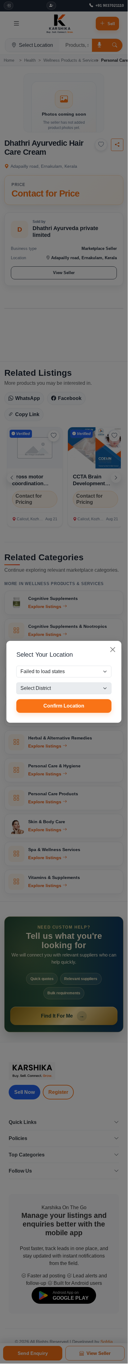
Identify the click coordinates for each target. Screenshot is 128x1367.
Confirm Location (63, 705)
